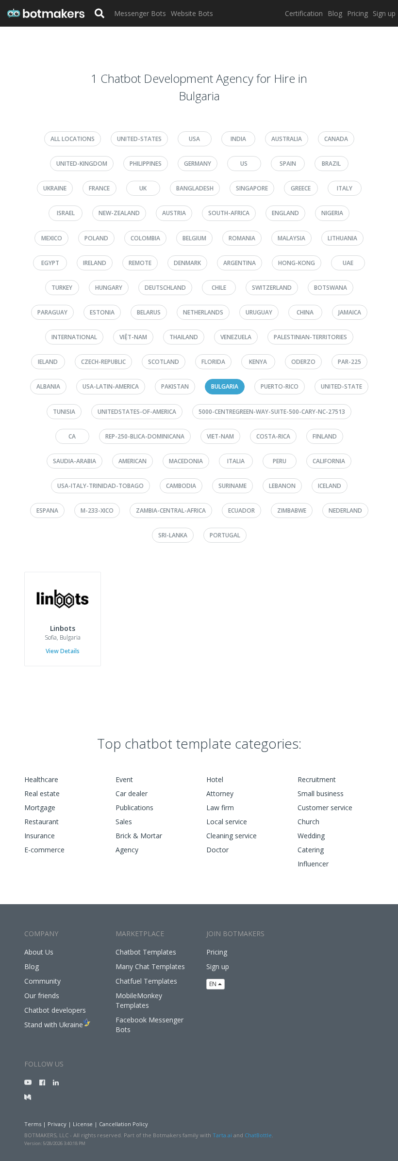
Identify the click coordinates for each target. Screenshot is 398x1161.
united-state (341, 386)
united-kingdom (81, 163)
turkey (61, 287)
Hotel (214, 779)
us (244, 163)
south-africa (228, 213)
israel (66, 213)
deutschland (165, 287)
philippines (146, 163)
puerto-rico (279, 386)
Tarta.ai (222, 1135)
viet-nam (220, 436)
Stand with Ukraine (53, 1024)
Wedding (311, 835)
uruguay (259, 312)
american (132, 461)
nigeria (332, 213)
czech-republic (103, 362)
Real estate (42, 793)
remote (140, 263)
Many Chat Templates (150, 966)
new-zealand (119, 213)
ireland (94, 263)
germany (197, 163)
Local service (226, 821)
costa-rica (273, 436)
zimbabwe (291, 510)
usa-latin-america (111, 386)
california (329, 461)
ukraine (54, 188)
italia (236, 461)
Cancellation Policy (123, 1124)
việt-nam (133, 337)
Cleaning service (231, 835)
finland (325, 436)
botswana (330, 287)
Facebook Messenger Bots (149, 1024)
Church (308, 821)
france (99, 188)
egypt (50, 263)
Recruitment (317, 779)
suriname (232, 486)
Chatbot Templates (146, 952)
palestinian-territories (310, 337)
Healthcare (41, 779)
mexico (51, 238)
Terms (32, 1124)
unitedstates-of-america (137, 412)
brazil (331, 163)
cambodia (181, 486)
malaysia (291, 238)
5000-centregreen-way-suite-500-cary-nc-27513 (272, 412)
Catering (311, 849)
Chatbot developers (55, 1010)
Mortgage (39, 807)
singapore (252, 188)
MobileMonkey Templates (139, 1000)
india (238, 139)
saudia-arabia (74, 461)
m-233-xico (97, 510)
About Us (38, 952)
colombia (145, 238)
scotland (163, 362)
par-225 (349, 362)
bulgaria (224, 386)
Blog (335, 13)
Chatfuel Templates (146, 981)
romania (242, 238)
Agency (127, 849)
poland (96, 238)
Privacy (57, 1124)
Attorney (219, 793)
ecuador (241, 510)
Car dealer (132, 793)
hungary (108, 287)
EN (213, 984)
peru (279, 461)
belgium (194, 238)
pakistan (175, 386)
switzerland (272, 287)
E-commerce (44, 849)
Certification (304, 13)
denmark (187, 263)
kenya (258, 362)
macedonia (186, 461)
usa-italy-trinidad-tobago (100, 486)
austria (174, 213)
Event (124, 779)
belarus (149, 312)
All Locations (72, 139)
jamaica (349, 312)
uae (348, 263)
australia (286, 139)
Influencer (313, 863)
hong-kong (296, 263)
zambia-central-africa (171, 510)
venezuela (235, 337)
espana (47, 510)
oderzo (303, 362)
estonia (102, 312)
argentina (239, 263)
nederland (345, 510)
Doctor (217, 849)
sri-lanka (172, 535)
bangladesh (195, 188)
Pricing (357, 13)
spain (288, 163)
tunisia (64, 412)
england (285, 213)
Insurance (39, 835)
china (305, 312)
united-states (139, 139)
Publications (134, 807)
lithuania (342, 238)
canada (336, 139)
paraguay (52, 312)
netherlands (203, 312)
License (83, 1124)
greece (301, 188)
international (74, 337)
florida (213, 362)
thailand (183, 337)
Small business (321, 793)
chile (219, 287)
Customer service (325, 807)
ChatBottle (258, 1135)
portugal (225, 535)
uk (143, 188)
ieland (48, 362)
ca (72, 436)
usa (194, 139)
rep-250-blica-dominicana (144, 436)
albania (48, 386)
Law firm (220, 807)
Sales (124, 821)
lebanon (282, 486)
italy (344, 188)
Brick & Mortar (139, 835)
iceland (329, 486)
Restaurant (41, 821)
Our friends (41, 995)
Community (42, 981)
